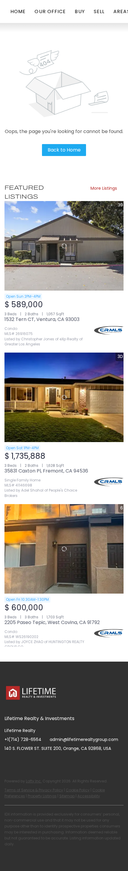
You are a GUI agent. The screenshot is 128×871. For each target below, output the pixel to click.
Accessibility (88, 796)
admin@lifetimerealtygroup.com (84, 739)
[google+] (68, 761)
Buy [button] (80, 11)
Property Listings (42, 796)
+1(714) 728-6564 (22, 739)
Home (18, 11)
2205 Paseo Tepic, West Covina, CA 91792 (52, 622)
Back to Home (64, 149)
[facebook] (8, 761)
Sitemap (67, 796)
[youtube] (44, 761)
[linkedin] (20, 761)
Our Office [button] (50, 11)
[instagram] (32, 761)
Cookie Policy (78, 790)
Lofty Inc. (34, 781)
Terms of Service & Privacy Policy (33, 790)
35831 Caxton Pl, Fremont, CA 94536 (46, 470)
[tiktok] (56, 761)
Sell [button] (99, 11)
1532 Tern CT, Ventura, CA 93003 (41, 319)
